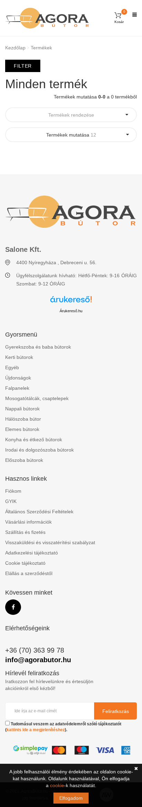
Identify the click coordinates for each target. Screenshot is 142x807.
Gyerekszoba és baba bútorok (38, 347)
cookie (57, 785)
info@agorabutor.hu (38, 660)
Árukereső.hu (71, 311)
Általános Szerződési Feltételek (39, 511)
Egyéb (12, 367)
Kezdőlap (15, 47)
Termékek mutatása (71, 135)
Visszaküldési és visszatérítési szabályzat (50, 542)
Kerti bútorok (19, 357)
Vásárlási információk (28, 522)
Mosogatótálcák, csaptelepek (37, 398)
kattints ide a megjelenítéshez (36, 729)
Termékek (41, 47)
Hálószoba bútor (23, 419)
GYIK (11, 501)
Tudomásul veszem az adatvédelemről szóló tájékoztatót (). (63, 727)
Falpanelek (17, 388)
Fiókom (13, 491)
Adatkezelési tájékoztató (31, 552)
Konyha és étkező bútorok (33, 439)
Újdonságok (18, 378)
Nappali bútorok (22, 408)
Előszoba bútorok (24, 460)
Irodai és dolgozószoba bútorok (39, 450)
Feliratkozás (115, 711)
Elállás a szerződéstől (28, 573)
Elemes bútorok (22, 429)
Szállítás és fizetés (25, 532)
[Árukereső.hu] (71, 301)
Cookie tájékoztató (25, 563)
